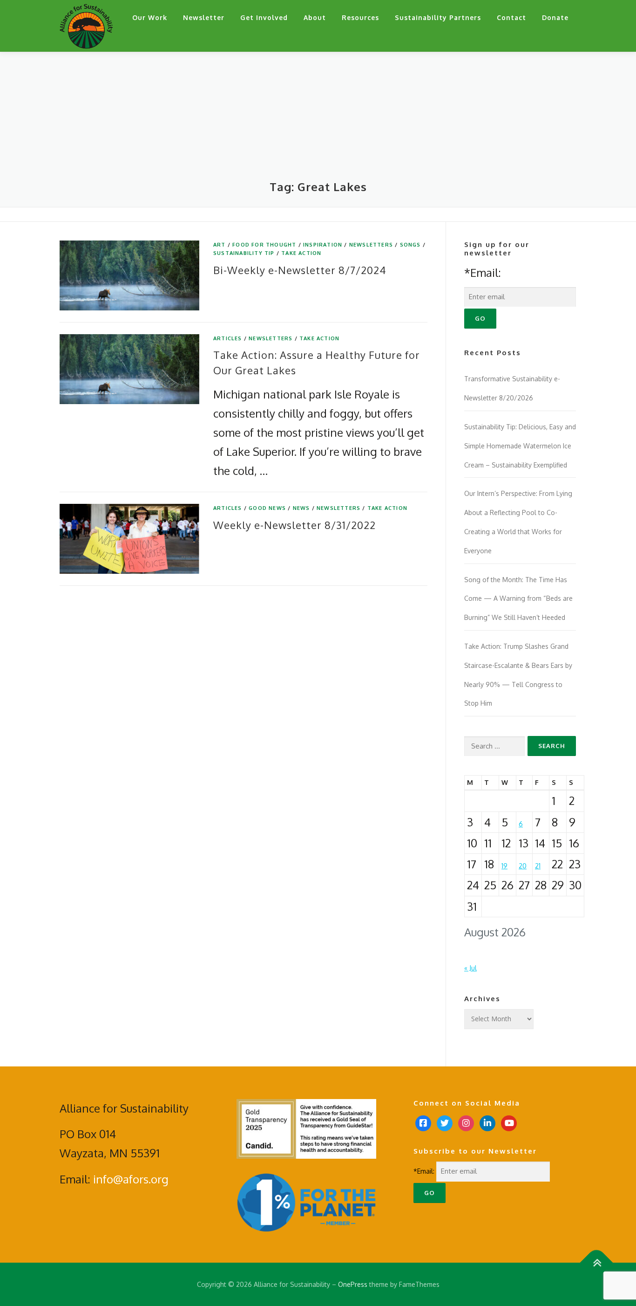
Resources (360, 17)
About (315, 17)
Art (219, 244)
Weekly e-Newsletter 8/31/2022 (294, 524)
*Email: (482, 272)
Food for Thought (264, 244)
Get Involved (264, 17)
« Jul (470, 968)
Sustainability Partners (438, 17)
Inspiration (322, 244)
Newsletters (371, 244)
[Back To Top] (596, 1262)
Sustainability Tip (244, 253)
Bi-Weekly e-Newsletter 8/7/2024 (299, 269)
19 (504, 866)
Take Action (301, 253)
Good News (267, 508)
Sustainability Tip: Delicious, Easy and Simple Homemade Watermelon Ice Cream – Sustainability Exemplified (520, 446)
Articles (227, 338)
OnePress (352, 1284)
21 (538, 866)
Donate (555, 17)
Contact (511, 17)
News (301, 508)
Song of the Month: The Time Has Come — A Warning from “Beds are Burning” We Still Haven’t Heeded (518, 599)
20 (523, 866)
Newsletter (203, 17)
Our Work (149, 17)
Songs (410, 244)
